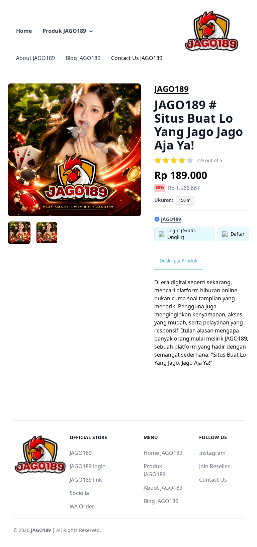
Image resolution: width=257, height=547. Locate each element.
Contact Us (213, 479)
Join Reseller (214, 466)
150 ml (185, 200)
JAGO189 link (86, 479)
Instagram (212, 453)
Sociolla (79, 493)
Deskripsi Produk (178, 260)
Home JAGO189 (163, 453)
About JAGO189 (35, 58)
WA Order (82, 506)
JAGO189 (171, 88)
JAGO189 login (88, 466)
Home (24, 31)
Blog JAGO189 (83, 58)
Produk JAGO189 (64, 31)
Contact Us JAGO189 (136, 58)
